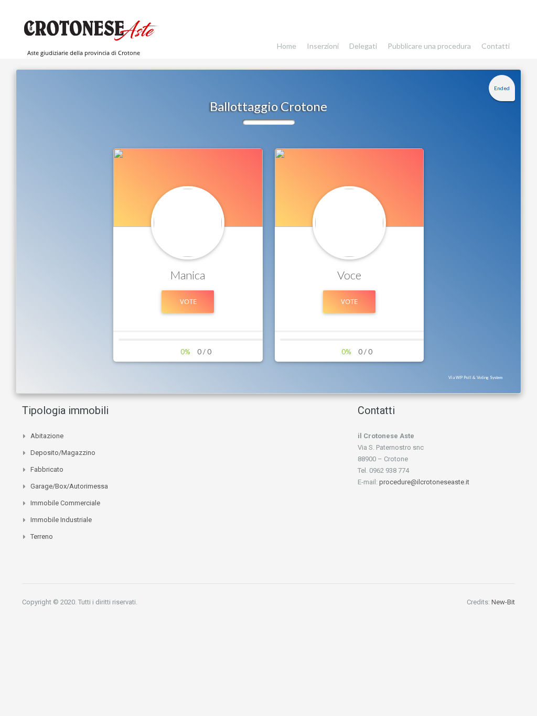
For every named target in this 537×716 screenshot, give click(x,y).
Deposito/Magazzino (62, 453)
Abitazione (46, 436)
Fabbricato (46, 469)
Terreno (41, 536)
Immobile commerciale (65, 503)
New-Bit (503, 602)
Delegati (363, 45)
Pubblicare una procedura (429, 45)
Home (286, 45)
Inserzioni (323, 45)
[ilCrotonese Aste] (90, 34)
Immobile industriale (61, 520)
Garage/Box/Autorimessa (69, 486)
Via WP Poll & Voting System (475, 377)
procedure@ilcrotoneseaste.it (424, 482)
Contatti (495, 45)
